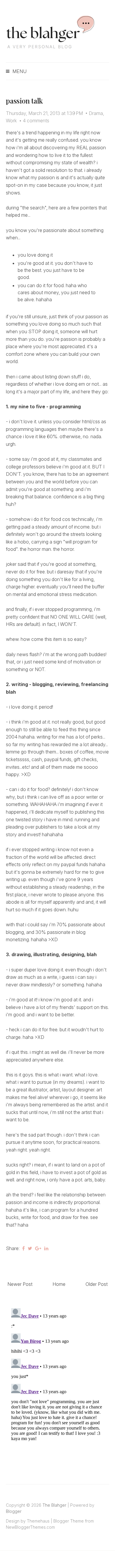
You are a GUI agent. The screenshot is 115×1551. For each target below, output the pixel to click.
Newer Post (19, 1284)
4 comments (36, 120)
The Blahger (54, 1505)
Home (58, 1284)
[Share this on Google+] (38, 1248)
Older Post (97, 1284)
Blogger (14, 1511)
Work (11, 120)
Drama (96, 113)
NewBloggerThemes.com (30, 1527)
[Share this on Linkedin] (46, 1248)
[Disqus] (57, 1379)
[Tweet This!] (30, 1248)
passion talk (24, 100)
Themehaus (38, 1520)
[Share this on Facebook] (23, 1248)
